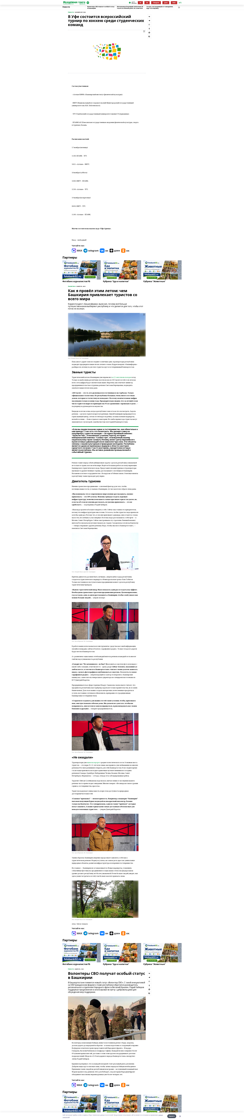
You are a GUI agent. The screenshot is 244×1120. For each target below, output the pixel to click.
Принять (172, 1116)
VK (140, 3)
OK (147, 3)
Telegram (156, 3)
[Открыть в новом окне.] (77, 250)
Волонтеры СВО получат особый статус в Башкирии (100, 7)
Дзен (166, 3)
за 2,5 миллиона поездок (122, 377)
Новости (66, 7)
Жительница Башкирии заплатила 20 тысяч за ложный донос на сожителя (130, 7)
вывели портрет (93, 762)
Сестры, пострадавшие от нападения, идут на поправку (159, 7)
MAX (174, 3)
